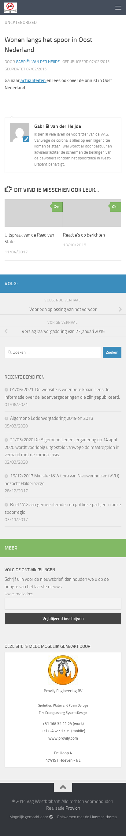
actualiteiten (33, 80)
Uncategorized (21, 22)
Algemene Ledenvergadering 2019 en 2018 (51, 418)
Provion (72, 808)
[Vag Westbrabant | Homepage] (12, 7)
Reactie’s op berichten (84, 235)
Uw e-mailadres (19, 593)
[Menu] (118, 7)
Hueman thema (103, 817)
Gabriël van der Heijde (38, 61)
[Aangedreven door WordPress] (51, 817)
